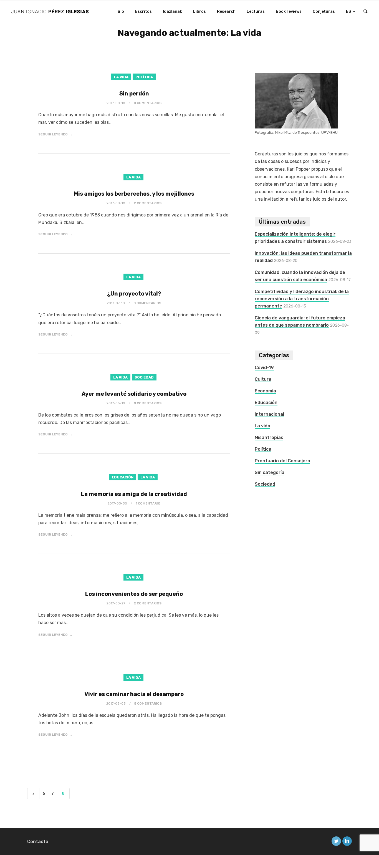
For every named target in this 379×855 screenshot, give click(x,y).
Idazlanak (172, 11)
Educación (122, 477)
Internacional (269, 414)
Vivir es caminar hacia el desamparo (134, 694)
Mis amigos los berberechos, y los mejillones (134, 193)
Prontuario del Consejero (282, 460)
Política (144, 77)
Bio (121, 11)
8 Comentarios (147, 103)
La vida (121, 77)
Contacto (37, 841)
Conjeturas (324, 11)
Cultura (263, 379)
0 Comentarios (147, 303)
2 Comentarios (147, 203)
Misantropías (269, 437)
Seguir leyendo (53, 134)
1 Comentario (148, 503)
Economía (265, 391)
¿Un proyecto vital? (134, 293)
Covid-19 (264, 367)
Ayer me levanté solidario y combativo (134, 393)
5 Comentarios (148, 703)
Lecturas (256, 11)
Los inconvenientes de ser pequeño (134, 594)
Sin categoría (269, 472)
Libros (199, 11)
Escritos (143, 11)
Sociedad (144, 377)
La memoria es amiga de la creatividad (134, 494)
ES (349, 11)
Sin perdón (134, 93)
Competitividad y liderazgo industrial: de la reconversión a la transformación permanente (302, 299)
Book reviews (289, 11)
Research (226, 11)
